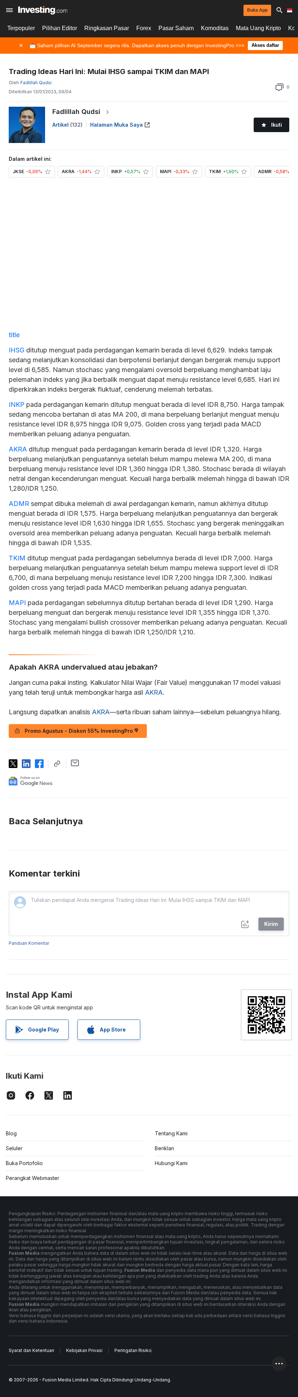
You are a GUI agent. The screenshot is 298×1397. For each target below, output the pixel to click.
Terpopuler (21, 28)
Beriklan (164, 1148)
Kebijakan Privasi (84, 1350)
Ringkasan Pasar (106, 28)
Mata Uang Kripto (258, 28)
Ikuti (276, 125)
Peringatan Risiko (133, 1350)
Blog (11, 1133)
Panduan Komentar (29, 943)
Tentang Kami (171, 1133)
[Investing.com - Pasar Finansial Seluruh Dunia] (42, 10)
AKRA (18, 449)
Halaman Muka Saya (116, 125)
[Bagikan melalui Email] (75, 763)
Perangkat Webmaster (32, 1178)
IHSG (16, 350)
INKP (16, 404)
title (14, 335)
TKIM (17, 558)
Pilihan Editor (59, 28)
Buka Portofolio (24, 1163)
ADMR (19, 503)
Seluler (14, 1148)
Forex (143, 28)
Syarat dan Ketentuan (31, 1350)
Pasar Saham (176, 28)
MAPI (17, 602)
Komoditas (215, 28)
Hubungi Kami (171, 1163)
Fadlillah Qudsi (76, 111)
